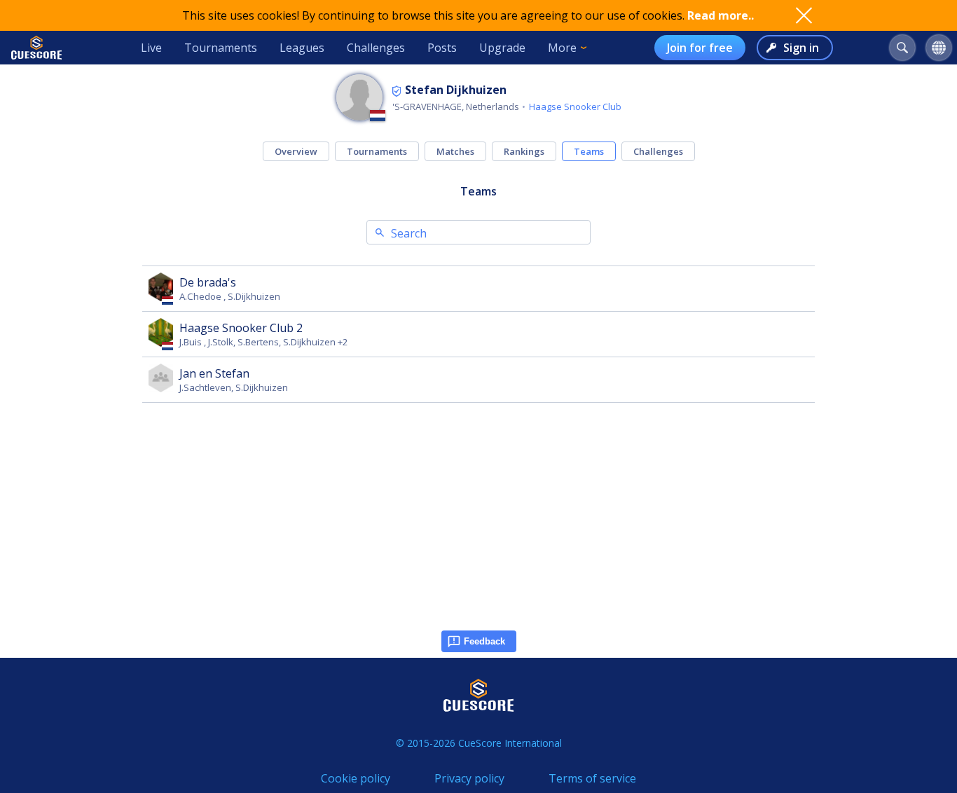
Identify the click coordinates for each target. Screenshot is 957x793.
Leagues (302, 47)
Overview (296, 151)
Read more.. (720, 15)
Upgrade (502, 47)
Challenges (376, 47)
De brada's (207, 282)
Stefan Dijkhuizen (456, 89)
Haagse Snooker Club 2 (241, 328)
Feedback (484, 641)
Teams (589, 151)
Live (151, 47)
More (562, 47)
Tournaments (220, 47)
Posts (442, 47)
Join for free (700, 47)
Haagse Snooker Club (575, 106)
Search (409, 233)
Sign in (801, 47)
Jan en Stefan (214, 373)
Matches (455, 151)
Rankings (524, 151)
